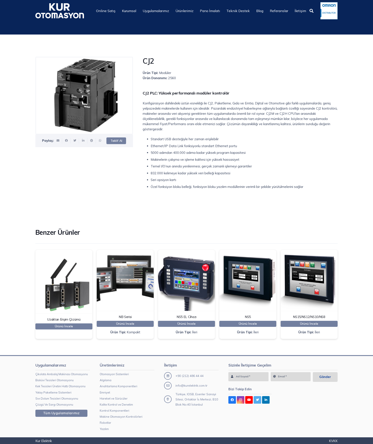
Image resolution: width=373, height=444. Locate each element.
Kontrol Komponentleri (114, 410)
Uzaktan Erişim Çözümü (64, 319)
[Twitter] (257, 400)
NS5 (248, 317)
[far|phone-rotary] (169, 376)
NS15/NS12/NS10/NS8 (309, 317)
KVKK (333, 441)
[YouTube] (249, 400)
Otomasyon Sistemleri (114, 374)
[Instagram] (240, 400)
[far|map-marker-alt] (169, 399)
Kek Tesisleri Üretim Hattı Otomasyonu (60, 386)
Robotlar (105, 422)
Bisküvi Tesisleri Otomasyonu (54, 380)
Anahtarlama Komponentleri (118, 386)
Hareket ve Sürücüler (114, 398)
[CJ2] (84, 95)
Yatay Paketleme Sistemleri (53, 392)
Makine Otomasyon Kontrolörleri (121, 416)
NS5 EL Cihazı (186, 317)
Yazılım (104, 429)
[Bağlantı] (59, 10)
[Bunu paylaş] (66, 140)
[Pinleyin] (91, 140)
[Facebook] (232, 400)
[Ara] (311, 10)
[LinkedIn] (266, 400)
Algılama (105, 380)
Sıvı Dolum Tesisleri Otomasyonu (56, 398)
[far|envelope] (169, 385)
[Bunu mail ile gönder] (58, 140)
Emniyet (105, 392)
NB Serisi (125, 317)
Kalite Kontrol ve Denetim (116, 404)
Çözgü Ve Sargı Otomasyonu (54, 404)
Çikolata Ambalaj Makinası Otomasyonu (61, 374)
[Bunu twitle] (75, 140)
